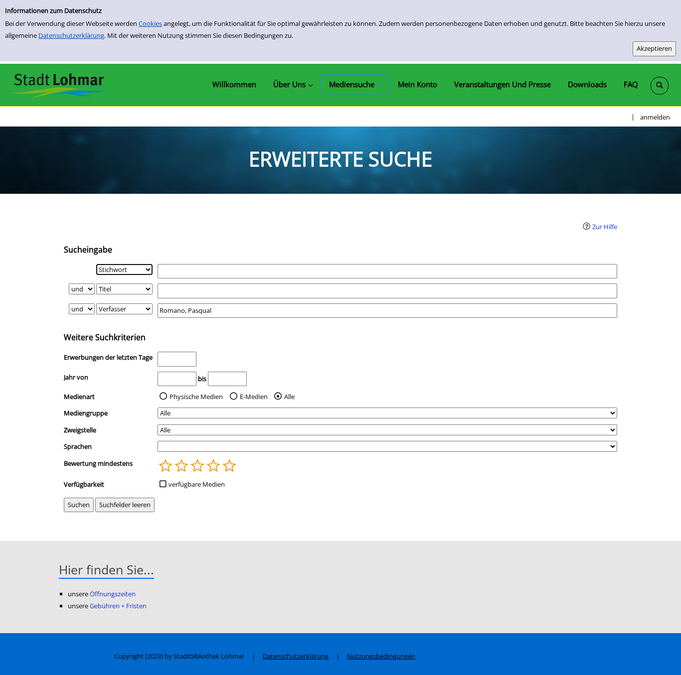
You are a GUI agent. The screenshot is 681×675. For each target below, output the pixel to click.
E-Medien (254, 396)
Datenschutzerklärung (71, 35)
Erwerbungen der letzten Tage (108, 357)
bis (202, 378)
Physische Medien (196, 396)
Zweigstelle (80, 429)
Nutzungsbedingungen (381, 656)
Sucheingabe (88, 249)
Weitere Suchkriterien (105, 337)
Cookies (150, 23)
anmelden (655, 117)
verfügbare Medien (197, 484)
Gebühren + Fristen (118, 605)
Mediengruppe (86, 412)
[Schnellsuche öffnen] (660, 86)
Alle (289, 396)
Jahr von (76, 377)
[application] (292, 84)
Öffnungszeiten (113, 593)
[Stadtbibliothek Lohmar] (58, 84)
